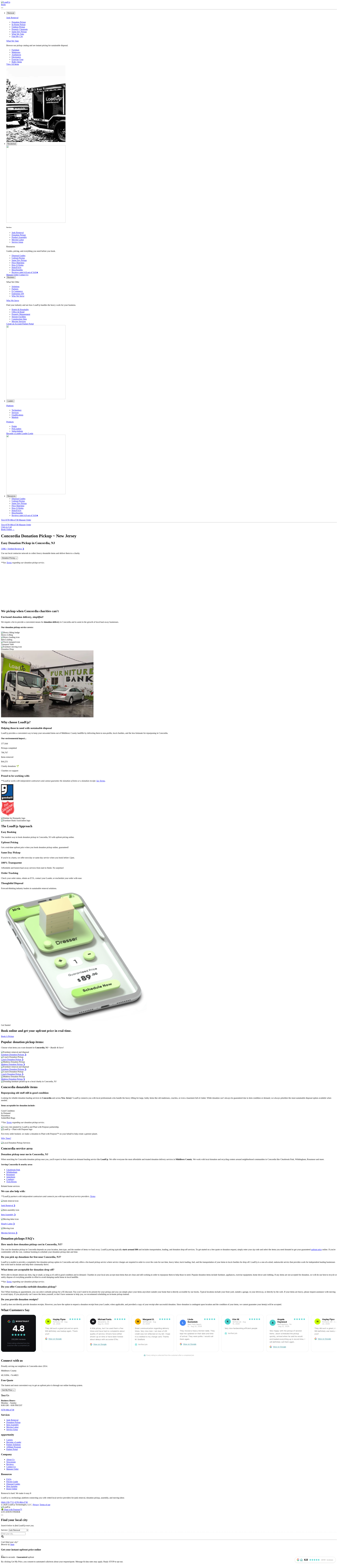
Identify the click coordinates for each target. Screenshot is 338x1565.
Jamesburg (10, 1177)
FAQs (8, 1479)
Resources (11, 496)
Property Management (21, 314)
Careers (9, 1440)
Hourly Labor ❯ (8, 1224)
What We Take (18, 34)
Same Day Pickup (19, 32)
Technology (17, 410)
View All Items (12, 64)
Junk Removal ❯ (8, 1205)
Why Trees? (6, 1138)
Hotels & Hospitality (20, 309)
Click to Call (6, 527)
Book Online (8, 529)
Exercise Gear (17, 59)
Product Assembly (19, 237)
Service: (4, 1530)
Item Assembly (12, 1425)
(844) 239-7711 (7, 1502)
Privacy (36, 1505)
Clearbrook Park (13, 1170)
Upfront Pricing (18, 258)
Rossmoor (10, 1174)
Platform (9, 406)
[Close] (2, 1555)
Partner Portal (28, 324)
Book (3, 4)
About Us (10, 1459)
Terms (9, 563)
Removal (10, 13)
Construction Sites (19, 319)
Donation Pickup (19, 22)
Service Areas (17, 242)
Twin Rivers (11, 1182)
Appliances (16, 55)
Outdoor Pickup (18, 27)
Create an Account (14, 324)
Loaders (10, 401)
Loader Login (27, 433)
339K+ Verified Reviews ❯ (12, 549)
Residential (11, 144)
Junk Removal (12, 18)
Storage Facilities (19, 317)
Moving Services (19, 321)
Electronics (16, 57)
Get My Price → (8, 1390)
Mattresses (16, 52)
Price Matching (18, 263)
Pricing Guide (12, 1481)
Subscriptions (17, 431)
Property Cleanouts (20, 29)
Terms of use (45, 1505)
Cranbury (10, 1179)
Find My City (17, 36)
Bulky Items (17, 62)
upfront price (316, 1249)
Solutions (15, 286)
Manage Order (12, 275)
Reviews (25, 272)
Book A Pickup (7, 1036)
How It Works (18, 265)
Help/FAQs (16, 267)
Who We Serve (18, 296)
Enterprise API (18, 294)
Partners (15, 289)
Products (10, 422)
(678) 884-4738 (7, 1410)
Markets (15, 417)
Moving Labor (18, 240)
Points (14, 426)
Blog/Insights (17, 270)
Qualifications (17, 415)
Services (15, 412)
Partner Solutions (13, 1444)
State (12, 1544)
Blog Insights (11, 1486)
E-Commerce (17, 291)
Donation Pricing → (9, 558)
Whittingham (11, 1172)
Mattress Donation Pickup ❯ (13, 1064)
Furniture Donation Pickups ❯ (13, 1054)
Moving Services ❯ (9, 1233)
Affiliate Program (13, 1447)
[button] (169, 1244)
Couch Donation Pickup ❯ (12, 1059)
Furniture (15, 50)
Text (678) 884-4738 (10, 520)
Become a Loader (14, 433)
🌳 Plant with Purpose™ (11, 1509)
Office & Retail (18, 312)
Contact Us (23, 275)
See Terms (100, 781)
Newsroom (11, 1462)
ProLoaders (16, 429)
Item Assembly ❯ (8, 1214)
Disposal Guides (18, 255)
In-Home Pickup (18, 24)
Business (11, 277)
